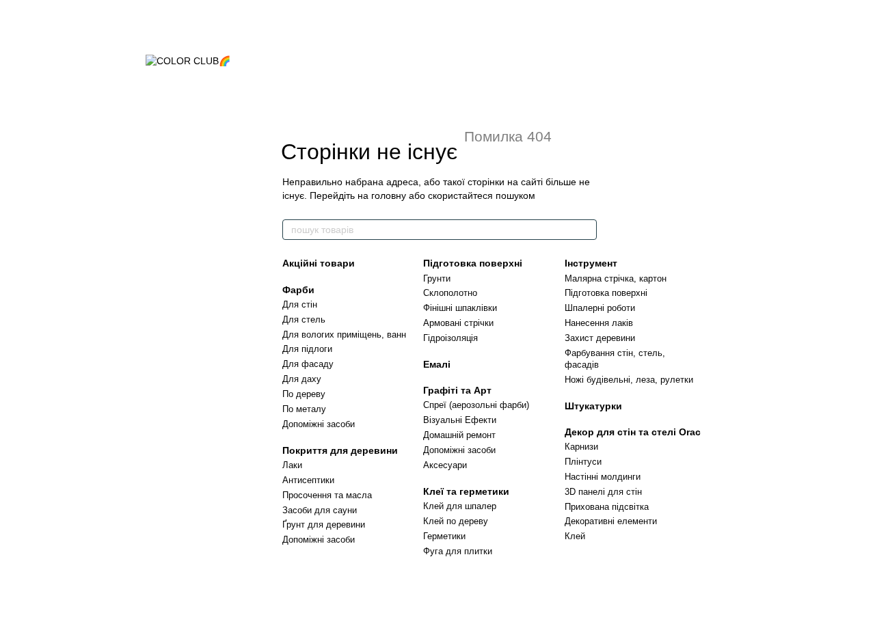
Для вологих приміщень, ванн (344, 334)
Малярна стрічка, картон (616, 278)
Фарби (298, 289)
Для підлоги (307, 349)
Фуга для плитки (457, 551)
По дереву (303, 394)
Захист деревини (600, 338)
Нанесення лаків (599, 323)
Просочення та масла (327, 495)
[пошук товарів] (586, 229)
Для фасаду (308, 364)
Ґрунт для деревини (323, 524)
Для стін (299, 304)
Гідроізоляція (450, 338)
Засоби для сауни (319, 510)
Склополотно (450, 293)
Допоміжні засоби (318, 424)
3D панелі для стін (603, 492)
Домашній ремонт (459, 435)
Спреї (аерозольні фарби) (476, 405)
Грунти (436, 278)
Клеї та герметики (466, 491)
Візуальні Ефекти (459, 420)
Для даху (301, 379)
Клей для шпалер (459, 506)
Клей (575, 536)
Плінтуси (583, 462)
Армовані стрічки (458, 323)
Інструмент (591, 263)
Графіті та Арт (457, 390)
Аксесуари (445, 465)
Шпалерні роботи (600, 308)
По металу (304, 409)
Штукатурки (593, 405)
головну (388, 195)
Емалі (436, 364)
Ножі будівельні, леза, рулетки (629, 380)
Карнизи (581, 446)
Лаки (292, 465)
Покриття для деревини (340, 450)
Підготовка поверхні (472, 263)
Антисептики (308, 480)
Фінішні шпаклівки (460, 308)
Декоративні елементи (611, 521)
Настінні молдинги (603, 477)
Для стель (303, 319)
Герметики (444, 536)
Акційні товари (318, 263)
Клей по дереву (455, 521)
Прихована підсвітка (607, 507)
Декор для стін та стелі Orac (633, 431)
